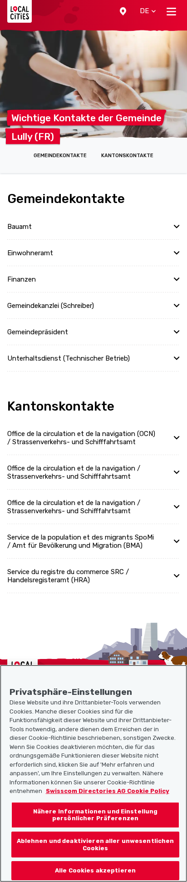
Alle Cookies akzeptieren (95, 870)
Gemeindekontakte (60, 156)
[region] (93, 773)
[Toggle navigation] (171, 11)
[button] (123, 11)
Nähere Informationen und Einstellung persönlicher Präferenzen (95, 815)
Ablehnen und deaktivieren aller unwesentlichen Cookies (95, 844)
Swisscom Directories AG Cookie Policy (107, 791)
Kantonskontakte (127, 156)
